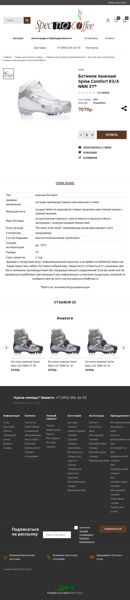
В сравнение (90, 157)
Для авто (94, 422)
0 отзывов (103, 92)
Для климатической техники (118, 456)
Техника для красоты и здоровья (74, 473)
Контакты (30, 422)
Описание (65, 183)
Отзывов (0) (65, 302)
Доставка (8, 426)
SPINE (81, 69)
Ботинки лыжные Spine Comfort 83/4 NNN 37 (24, 60)
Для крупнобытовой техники (119, 469)
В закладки (90, 152)
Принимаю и (86, 534)
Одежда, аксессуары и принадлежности (65, 57)
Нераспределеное (99, 460)
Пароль (50, 434)
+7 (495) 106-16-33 (71, 397)
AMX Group (76, 592)
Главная (7, 57)
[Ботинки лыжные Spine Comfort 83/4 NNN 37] (44, 97)
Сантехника (74, 447)
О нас (6, 422)
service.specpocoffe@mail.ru (80, 278)
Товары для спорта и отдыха (29, 57)
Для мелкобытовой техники (118, 482)
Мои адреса (53, 438)
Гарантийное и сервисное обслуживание (33, 431)
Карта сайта (32, 439)
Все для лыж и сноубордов (101, 57)
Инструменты (75, 452)
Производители (76, 490)
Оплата (7, 430)
